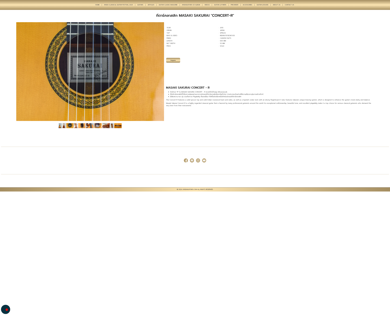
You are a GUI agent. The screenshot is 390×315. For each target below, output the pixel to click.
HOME (97, 5)
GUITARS (140, 5)
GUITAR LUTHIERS (220, 5)
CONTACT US (289, 5)
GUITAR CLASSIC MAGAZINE (168, 5)
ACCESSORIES (247, 5)
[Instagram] (198, 160)
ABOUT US (276, 5)
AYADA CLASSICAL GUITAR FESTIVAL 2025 (118, 5)
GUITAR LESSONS (262, 5)
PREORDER (234, 5)
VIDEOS (207, 5)
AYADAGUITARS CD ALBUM (191, 5)
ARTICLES (151, 5)
